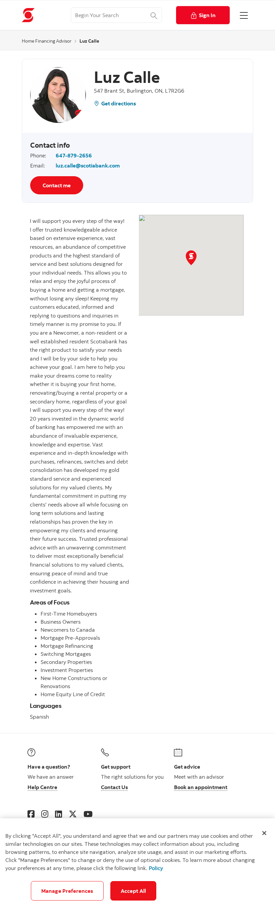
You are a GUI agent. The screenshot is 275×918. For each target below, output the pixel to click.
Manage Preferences (67, 890)
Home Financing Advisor (46, 41)
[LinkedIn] (58, 814)
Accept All (133, 890)
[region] (137, 868)
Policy (156, 868)
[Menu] (244, 15)
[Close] (264, 833)
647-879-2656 (74, 155)
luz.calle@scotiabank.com (88, 165)
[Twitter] (73, 814)
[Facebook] (31, 814)
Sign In (207, 15)
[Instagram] (44, 814)
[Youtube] (88, 814)
